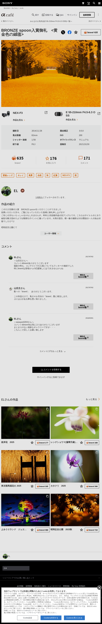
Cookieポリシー (29, 610)
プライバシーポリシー (36, 613)
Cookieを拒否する (51, 618)
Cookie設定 (27, 618)
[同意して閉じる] (99, 587)
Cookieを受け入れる (74, 618)
